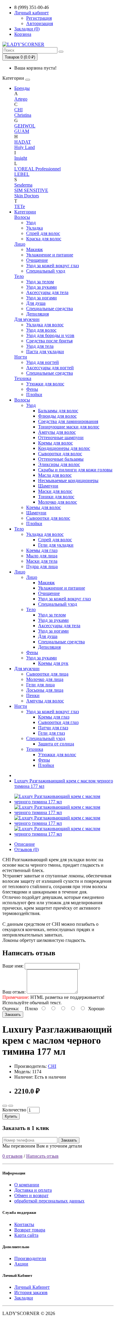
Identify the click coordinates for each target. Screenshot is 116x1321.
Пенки (33, 695)
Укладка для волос (45, 324)
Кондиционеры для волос (64, 448)
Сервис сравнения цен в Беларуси (37, 7)
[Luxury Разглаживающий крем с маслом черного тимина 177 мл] (64, 801)
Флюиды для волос (57, 416)
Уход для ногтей (42, 362)
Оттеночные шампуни (61, 437)
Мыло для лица (41, 555)
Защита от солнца (56, 743)
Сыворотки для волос (60, 453)
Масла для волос (55, 475)
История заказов (31, 1292)
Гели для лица (40, 684)
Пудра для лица (42, 566)
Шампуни (48, 485)
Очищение (37, 260)
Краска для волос (43, 238)
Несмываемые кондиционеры (68, 480)
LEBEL (21, 174)
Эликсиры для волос (59, 464)
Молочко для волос (57, 502)
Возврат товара (29, 1229)
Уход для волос (41, 330)
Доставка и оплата (33, 1190)
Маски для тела (41, 561)
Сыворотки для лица (47, 673)
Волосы (22, 217)
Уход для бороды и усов (50, 335)
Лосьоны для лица (44, 690)
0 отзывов (12, 1156)
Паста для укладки (45, 351)
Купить (11, 1116)
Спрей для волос (43, 233)
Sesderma (23, 184)
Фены (32, 389)
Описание (24, 844)
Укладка (34, 227)
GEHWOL (24, 125)
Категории (25, 211)
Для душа (36, 303)
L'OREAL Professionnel (37, 168)
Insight (20, 158)
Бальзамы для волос (58, 410)
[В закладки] (4, 1106)
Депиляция (37, 313)
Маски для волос (55, 491)
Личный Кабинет (32, 1287)
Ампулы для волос (57, 432)
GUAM (21, 131)
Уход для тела (40, 346)
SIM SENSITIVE (31, 190)
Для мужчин (27, 319)
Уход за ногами (41, 297)
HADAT (22, 141)
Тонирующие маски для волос (68, 426)
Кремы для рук (53, 663)
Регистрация (39, 18)
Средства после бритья (49, 340)
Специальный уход (45, 270)
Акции (21, 1263)
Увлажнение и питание (49, 254)
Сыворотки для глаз (58, 722)
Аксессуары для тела (47, 292)
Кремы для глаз (41, 550)
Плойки (34, 394)
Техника (22, 378)
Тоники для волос (56, 496)
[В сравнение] (10, 1106)
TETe (19, 206)
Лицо (19, 244)
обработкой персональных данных (49, 1200)
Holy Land (24, 147)
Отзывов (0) (26, 849)
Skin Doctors (26, 195)
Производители (30, 1258)
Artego (20, 99)
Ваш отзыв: (14, 991)
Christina (22, 115)
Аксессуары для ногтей (50, 367)
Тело (19, 276)
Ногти (20, 356)
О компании (26, 1184)
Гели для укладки (55, 545)
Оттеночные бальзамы (61, 459)
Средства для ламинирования (68, 421)
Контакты (24, 1224)
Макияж (34, 249)
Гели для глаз (51, 733)
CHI (18, 109)
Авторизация (39, 23)
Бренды (22, 88)
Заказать (13, 1014)
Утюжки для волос (45, 383)
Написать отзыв (42, 1156)
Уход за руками (41, 287)
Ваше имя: (12, 965)
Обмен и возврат (31, 1195)
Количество (14, 1109)
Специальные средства (49, 308)
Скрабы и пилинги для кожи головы (75, 469)
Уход (31, 222)
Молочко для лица (44, 679)
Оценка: (10, 1008)
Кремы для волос (55, 442)
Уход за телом (40, 281)
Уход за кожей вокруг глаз (52, 265)
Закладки (23, 1297)
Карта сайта (26, 1235)
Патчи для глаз (53, 727)
